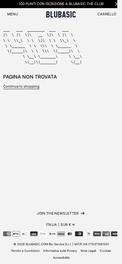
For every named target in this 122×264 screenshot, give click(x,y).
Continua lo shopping (21, 86)
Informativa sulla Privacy (60, 250)
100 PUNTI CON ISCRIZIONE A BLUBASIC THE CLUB (61, 4)
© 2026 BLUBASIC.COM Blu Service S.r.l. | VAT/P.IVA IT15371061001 (61, 244)
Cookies (105, 250)
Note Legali (88, 250)
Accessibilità (61, 257)
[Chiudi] (116, 4)
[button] (12, 14)
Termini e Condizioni (25, 250)
